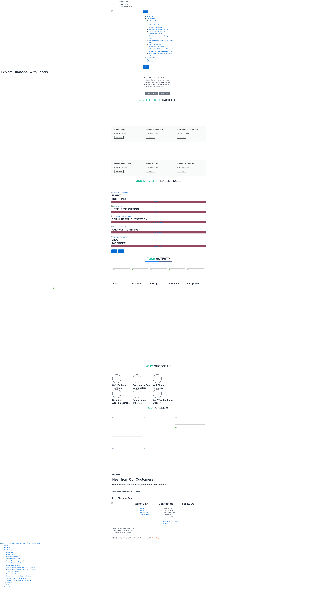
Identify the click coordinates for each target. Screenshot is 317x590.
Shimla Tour (152, 20)
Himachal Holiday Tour (156, 27)
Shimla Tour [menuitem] (9, 552)
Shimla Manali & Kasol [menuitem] (13, 565)
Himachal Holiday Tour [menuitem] (13, 558)
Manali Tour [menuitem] (9, 554)
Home (148, 14)
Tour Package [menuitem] (8, 550)
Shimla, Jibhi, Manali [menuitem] (12, 572)
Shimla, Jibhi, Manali (155, 44)
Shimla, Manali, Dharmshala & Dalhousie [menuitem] (18, 576)
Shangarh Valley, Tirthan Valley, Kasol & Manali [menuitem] (20, 567)
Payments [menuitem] (7, 585)
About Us (150, 16)
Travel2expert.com (158, 538)
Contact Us (150, 62)
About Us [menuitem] (7, 548)
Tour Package (151, 18)
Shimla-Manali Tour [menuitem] (12, 556)
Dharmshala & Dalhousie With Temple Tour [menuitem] (19, 580)
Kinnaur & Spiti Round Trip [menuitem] (14, 563)
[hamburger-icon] (145, 11)
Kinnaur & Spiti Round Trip (157, 31)
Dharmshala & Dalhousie (156, 47)
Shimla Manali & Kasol (155, 33)
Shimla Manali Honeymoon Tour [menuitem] (16, 561)
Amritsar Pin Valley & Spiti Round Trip (160, 51)
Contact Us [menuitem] (7, 587)
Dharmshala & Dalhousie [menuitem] (13, 574)
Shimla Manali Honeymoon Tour (159, 29)
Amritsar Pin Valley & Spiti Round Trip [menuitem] (17, 578)
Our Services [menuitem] (8, 582)
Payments (150, 60)
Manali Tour (152, 23)
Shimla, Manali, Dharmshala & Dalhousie (161, 49)
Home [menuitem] (6, 545)
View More (119, 137)
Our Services (151, 57)
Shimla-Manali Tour (155, 25)
